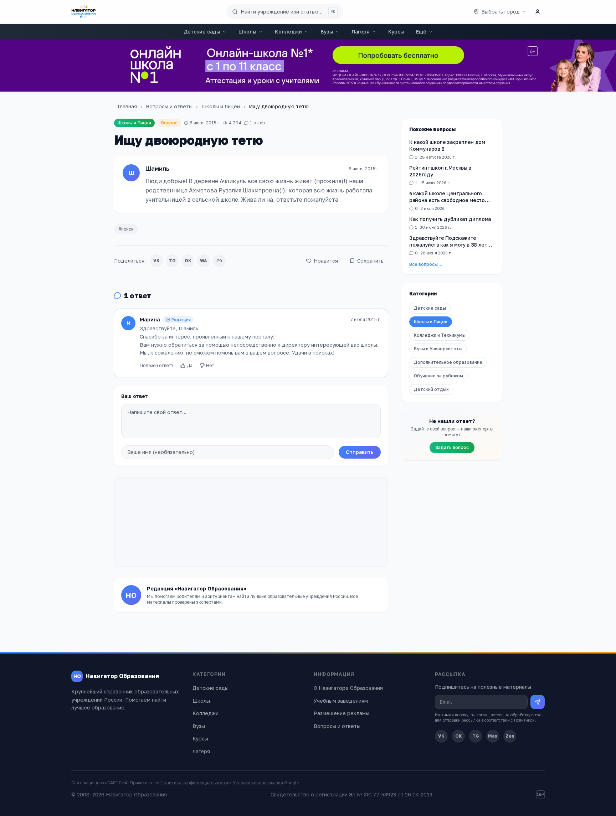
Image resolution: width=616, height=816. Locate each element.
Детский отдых (431, 389)
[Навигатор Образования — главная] (83, 11)
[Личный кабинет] (537, 12)
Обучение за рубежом (438, 376)
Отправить (360, 452)
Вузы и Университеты (438, 349)
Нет (210, 365)
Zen (509, 736)
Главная (127, 106)
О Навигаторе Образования (348, 688)
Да (189, 365)
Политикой (524, 720)
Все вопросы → (426, 264)
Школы (247, 32)
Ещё (421, 32)
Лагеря (360, 32)
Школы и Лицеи (220, 106)
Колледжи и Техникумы (440, 335)
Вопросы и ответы (169, 106)
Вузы (326, 32)
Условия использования (258, 782)
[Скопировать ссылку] (219, 260)
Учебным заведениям (341, 701)
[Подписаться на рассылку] (537, 702)
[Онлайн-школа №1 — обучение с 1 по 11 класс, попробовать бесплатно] (308, 66)
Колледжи (288, 32)
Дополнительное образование (448, 362)
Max (492, 736)
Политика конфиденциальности (194, 782)
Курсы (396, 32)
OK (188, 260)
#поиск (126, 229)
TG (172, 260)
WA (203, 260)
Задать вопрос (452, 447)
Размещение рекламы (341, 713)
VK (156, 260)
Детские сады (202, 32)
